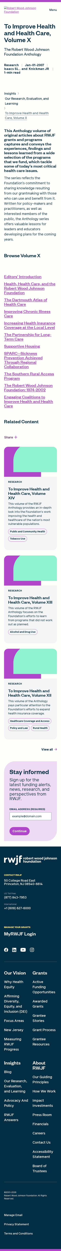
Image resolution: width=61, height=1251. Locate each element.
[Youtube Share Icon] (23, 950)
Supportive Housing (22, 346)
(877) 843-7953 (15, 897)
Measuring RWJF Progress (12, 1044)
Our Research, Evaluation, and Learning (15, 1086)
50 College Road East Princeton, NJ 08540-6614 (23, 882)
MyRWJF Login (20, 934)
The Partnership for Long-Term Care (27, 336)
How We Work (44, 1091)
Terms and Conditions (18, 1233)
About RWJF (39, 1065)
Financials (40, 1124)
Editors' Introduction (23, 276)
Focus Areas (14, 1020)
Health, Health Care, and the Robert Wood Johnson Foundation (29, 288)
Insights (12, 1062)
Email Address (27, 809)
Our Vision (15, 972)
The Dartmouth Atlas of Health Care (25, 302)
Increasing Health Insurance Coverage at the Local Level (29, 325)
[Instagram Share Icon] (32, 950)
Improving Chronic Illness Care (27, 313)
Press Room (42, 1114)
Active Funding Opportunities (44, 986)
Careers (39, 1133)
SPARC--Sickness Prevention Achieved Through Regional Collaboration (23, 359)
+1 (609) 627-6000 (17, 908)
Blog (8, 1071)
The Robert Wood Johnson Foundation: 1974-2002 (28, 387)
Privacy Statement (16, 1224)
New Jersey (13, 1030)
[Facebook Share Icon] (6, 950)
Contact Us (41, 1142)
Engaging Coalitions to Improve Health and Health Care (28, 401)
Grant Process (44, 1030)
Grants (40, 972)
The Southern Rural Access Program (29, 376)
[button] (11, 437)
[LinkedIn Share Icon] (14, 950)
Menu (53, 10)
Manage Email (13, 1215)
